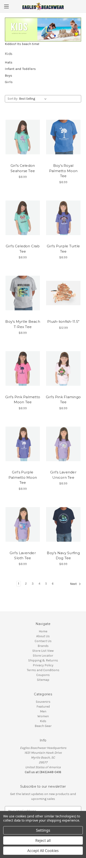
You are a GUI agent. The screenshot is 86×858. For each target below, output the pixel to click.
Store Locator (43, 656)
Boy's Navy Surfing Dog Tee (63, 555)
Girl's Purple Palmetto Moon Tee (22, 477)
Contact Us (43, 641)
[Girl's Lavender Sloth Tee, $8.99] (23, 524)
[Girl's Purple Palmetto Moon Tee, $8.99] (23, 444)
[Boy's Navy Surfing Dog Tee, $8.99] (63, 524)
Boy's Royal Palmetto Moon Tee (63, 170)
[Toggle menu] (6, 6)
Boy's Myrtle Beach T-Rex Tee (22, 324)
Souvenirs (43, 702)
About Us (43, 636)
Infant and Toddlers (20, 69)
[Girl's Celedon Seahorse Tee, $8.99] (23, 137)
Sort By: (13, 98)
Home (43, 631)
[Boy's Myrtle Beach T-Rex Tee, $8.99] (23, 293)
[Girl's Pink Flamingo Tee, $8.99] (63, 368)
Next (74, 584)
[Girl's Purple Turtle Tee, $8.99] (63, 218)
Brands (43, 646)
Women (43, 716)
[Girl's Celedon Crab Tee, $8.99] (23, 218)
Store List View (43, 651)
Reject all (43, 840)
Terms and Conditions (43, 670)
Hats (8, 62)
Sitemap (43, 680)
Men (43, 711)
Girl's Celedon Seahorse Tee (23, 168)
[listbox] (34, 98)
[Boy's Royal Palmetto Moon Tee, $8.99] (63, 137)
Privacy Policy (43, 665)
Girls (9, 82)
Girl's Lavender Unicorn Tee (63, 475)
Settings (43, 830)
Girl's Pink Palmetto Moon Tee (22, 399)
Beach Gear (43, 726)
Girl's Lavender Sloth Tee (23, 555)
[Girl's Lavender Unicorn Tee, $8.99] (63, 444)
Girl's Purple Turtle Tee (63, 249)
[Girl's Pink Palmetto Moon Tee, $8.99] (23, 368)
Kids (43, 721)
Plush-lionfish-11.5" (63, 321)
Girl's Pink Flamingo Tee (63, 399)
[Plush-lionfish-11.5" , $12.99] (63, 293)
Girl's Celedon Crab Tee (23, 249)
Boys (8, 75)
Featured (43, 707)
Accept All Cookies (43, 850)
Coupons (43, 675)
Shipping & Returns (43, 660)
